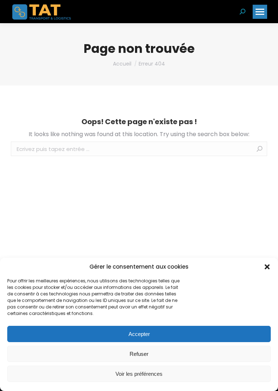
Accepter (139, 334)
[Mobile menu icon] (260, 12)
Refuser (139, 354)
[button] (267, 266)
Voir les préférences (139, 374)
